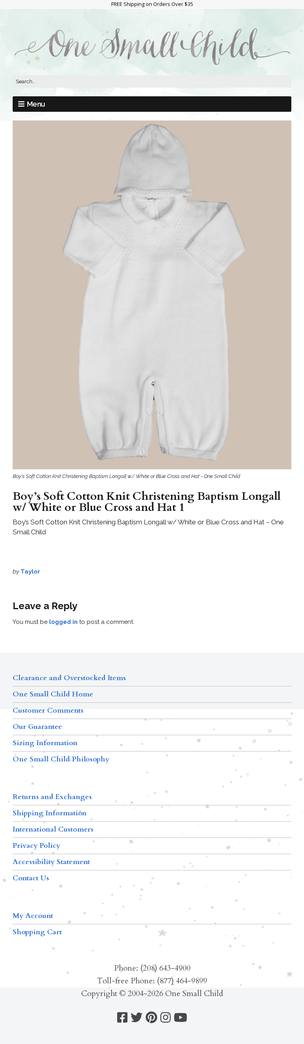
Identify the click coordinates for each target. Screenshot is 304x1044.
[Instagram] (165, 1018)
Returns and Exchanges (52, 797)
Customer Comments (48, 710)
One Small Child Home (53, 694)
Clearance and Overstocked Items (69, 678)
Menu (36, 104)
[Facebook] (122, 1018)
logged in (63, 621)
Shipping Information (50, 813)
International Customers (53, 829)
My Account (33, 916)
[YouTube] (180, 1018)
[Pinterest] (151, 1018)
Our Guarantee (37, 727)
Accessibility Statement (51, 862)
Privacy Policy (36, 846)
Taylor (30, 571)
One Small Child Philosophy (61, 759)
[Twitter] (136, 1018)
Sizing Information (45, 743)
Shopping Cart (37, 932)
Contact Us (31, 878)
